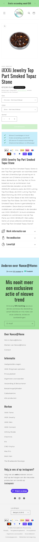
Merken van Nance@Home (15, 345)
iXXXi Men (8, 422)
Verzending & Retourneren (15, 384)
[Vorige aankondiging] (4, 3)
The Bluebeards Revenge (14, 461)
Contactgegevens (11, 537)
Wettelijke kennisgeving (27, 537)
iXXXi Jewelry (9, 417)
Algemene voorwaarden (14, 379)
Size (3, 96)
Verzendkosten (22, 90)
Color (4, 105)
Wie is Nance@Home (12, 340)
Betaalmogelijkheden (13, 388)
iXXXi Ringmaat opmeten (14, 369)
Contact (7, 350)
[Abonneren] (32, 323)
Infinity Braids (10, 432)
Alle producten (10, 398)
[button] (4, 13)
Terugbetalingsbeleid (17, 530)
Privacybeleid (9, 374)
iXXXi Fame (9, 413)
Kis (5, 442)
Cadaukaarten (10, 393)
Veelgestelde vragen (12, 364)
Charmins (8, 437)
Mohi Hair (8, 456)
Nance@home (18, 528)
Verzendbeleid (29, 534)
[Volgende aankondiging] (35, 3)
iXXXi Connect (10, 427)
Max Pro (7, 451)
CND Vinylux (9, 446)
